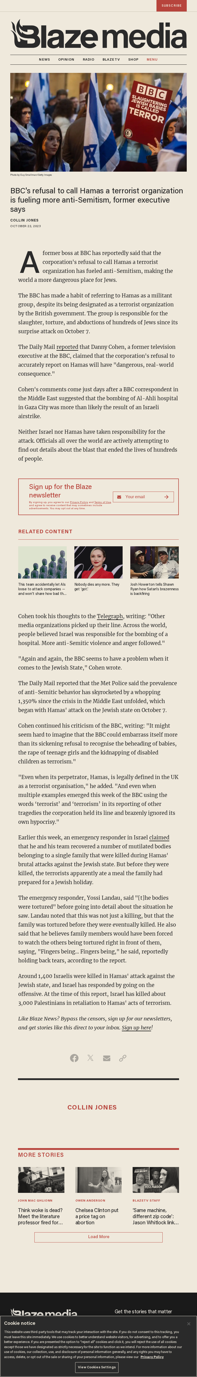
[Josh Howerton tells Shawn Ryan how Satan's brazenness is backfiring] (154, 561)
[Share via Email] (106, 1058)
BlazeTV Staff (146, 1200)
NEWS (44, 59)
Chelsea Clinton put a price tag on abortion (97, 1217)
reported (67, 347)
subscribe (172, 5)
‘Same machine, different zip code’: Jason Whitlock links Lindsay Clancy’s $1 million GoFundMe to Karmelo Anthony (156, 1217)
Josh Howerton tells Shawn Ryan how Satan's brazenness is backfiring (154, 589)
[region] (98, 1346)
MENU (152, 59)
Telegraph (110, 616)
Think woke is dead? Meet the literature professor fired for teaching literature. (40, 1217)
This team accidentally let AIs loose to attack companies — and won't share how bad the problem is (42, 589)
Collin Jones (24, 221)
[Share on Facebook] (74, 1058)
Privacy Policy (79, 502)
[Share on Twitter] (90, 1058)
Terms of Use (102, 502)
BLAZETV (111, 59)
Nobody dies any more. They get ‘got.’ (97, 587)
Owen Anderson (90, 1200)
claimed (159, 837)
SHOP (133, 59)
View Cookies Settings (97, 1367)
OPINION (66, 59)
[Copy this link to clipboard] (123, 1058)
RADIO (89, 59)
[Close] (188, 1323)
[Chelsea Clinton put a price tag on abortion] (98, 1179)
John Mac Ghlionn (35, 1200)
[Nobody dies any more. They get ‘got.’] (98, 561)
